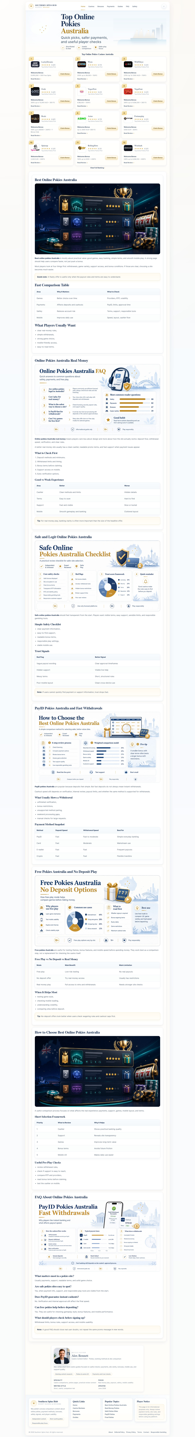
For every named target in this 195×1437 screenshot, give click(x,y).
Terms (139, 1432)
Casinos (91, 6)
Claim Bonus (65, 74)
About (111, 1432)
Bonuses (101, 6)
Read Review (35, 79)
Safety (134, 6)
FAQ (127, 6)
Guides (120, 6)
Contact (146, 1432)
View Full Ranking (97, 168)
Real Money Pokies (112, 1408)
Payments (111, 6)
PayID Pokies (110, 1414)
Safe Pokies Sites (111, 1411)
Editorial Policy (119, 1432)
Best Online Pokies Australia (116, 1405)
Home (83, 6)
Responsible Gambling (158, 1432)
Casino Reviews (79, 1408)
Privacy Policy (131, 1432)
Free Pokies (109, 1417)
